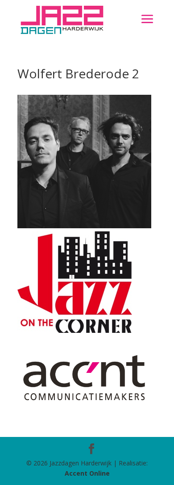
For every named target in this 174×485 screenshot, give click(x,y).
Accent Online (87, 473)
